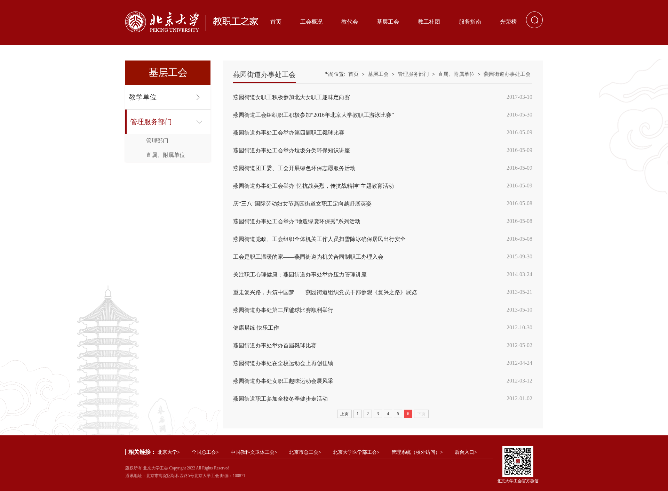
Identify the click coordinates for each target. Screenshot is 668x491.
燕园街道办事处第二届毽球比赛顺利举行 (283, 310)
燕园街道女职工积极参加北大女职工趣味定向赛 (291, 97)
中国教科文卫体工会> (254, 452)
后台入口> (466, 452)
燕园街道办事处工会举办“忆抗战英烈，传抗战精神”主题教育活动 (313, 186)
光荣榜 (508, 22)
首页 (275, 22)
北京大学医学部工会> (356, 452)
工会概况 (311, 22)
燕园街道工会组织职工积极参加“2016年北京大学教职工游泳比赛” (313, 115)
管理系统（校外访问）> (417, 452)
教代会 (349, 22)
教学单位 (143, 97)
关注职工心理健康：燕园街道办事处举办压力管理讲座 (300, 274)
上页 (344, 413)
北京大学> (169, 452)
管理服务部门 (151, 122)
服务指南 (470, 22)
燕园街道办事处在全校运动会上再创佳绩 (283, 363)
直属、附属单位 (165, 155)
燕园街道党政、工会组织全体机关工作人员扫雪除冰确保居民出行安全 (319, 239)
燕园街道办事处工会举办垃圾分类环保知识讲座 (291, 150)
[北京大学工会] (191, 21)
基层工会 (388, 22)
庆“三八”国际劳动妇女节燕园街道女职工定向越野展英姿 (302, 204)
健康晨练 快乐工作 (256, 328)
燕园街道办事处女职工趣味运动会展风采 (283, 381)
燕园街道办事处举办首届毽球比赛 (275, 345)
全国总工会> (205, 452)
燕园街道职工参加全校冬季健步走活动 (280, 399)
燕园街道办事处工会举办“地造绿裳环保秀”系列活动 (296, 221)
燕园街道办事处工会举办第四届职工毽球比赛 (288, 133)
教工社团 (429, 22)
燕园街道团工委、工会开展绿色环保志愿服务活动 (294, 168)
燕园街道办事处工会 (507, 74)
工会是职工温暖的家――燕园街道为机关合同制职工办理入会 (308, 257)
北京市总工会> (305, 452)
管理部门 (157, 141)
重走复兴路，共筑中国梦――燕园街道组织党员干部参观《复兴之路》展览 (325, 292)
